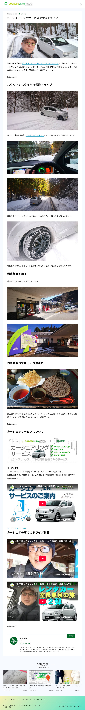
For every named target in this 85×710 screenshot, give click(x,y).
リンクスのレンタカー (35, 135)
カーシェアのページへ (16, 528)
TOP (4, 699)
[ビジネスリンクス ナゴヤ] (19, 4)
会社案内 (12, 705)
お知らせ (23, 14)
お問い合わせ (9, 707)
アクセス (37, 705)
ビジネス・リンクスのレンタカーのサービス (40, 63)
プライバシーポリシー (25, 705)
